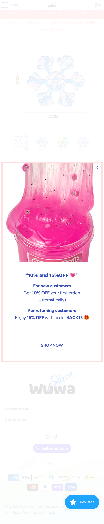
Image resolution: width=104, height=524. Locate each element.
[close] (97, 167)
